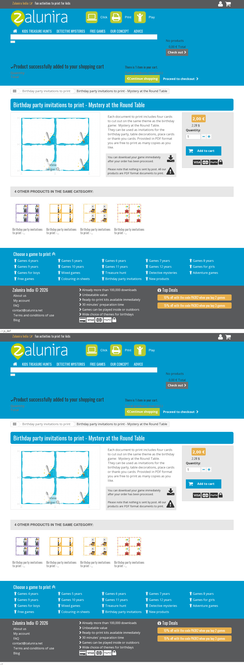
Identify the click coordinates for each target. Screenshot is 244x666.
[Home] (15, 31)
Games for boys (28, 273)
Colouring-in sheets (75, 279)
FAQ (16, 305)
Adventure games (205, 273)
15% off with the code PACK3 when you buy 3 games (194, 305)
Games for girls (203, 266)
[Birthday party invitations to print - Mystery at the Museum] (61, 213)
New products (158, 279)
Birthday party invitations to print (46, 91)
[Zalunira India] (45, 18)
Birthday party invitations (123, 279)
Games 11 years (116, 266)
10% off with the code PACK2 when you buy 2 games (194, 297)
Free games (97, 31)
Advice (138, 31)
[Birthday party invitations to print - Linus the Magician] (27, 213)
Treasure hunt (115, 273)
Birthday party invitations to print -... (27, 231)
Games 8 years (203, 261)
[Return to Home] (14, 91)
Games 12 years (160, 266)
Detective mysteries (71, 31)
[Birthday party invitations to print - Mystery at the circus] (129, 213)
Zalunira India (20, 3)
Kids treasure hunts (37, 31)
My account (21, 300)
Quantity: (193, 130)
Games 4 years (27, 261)
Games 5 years (71, 261)
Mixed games (70, 273)
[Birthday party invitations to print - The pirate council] (95, 213)
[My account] (220, 5)
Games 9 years (27, 266)
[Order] (228, 5)
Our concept (119, 31)
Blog (16, 320)
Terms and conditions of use (33, 315)
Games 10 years (72, 266)
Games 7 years (159, 261)
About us (19, 295)
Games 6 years (115, 261)
